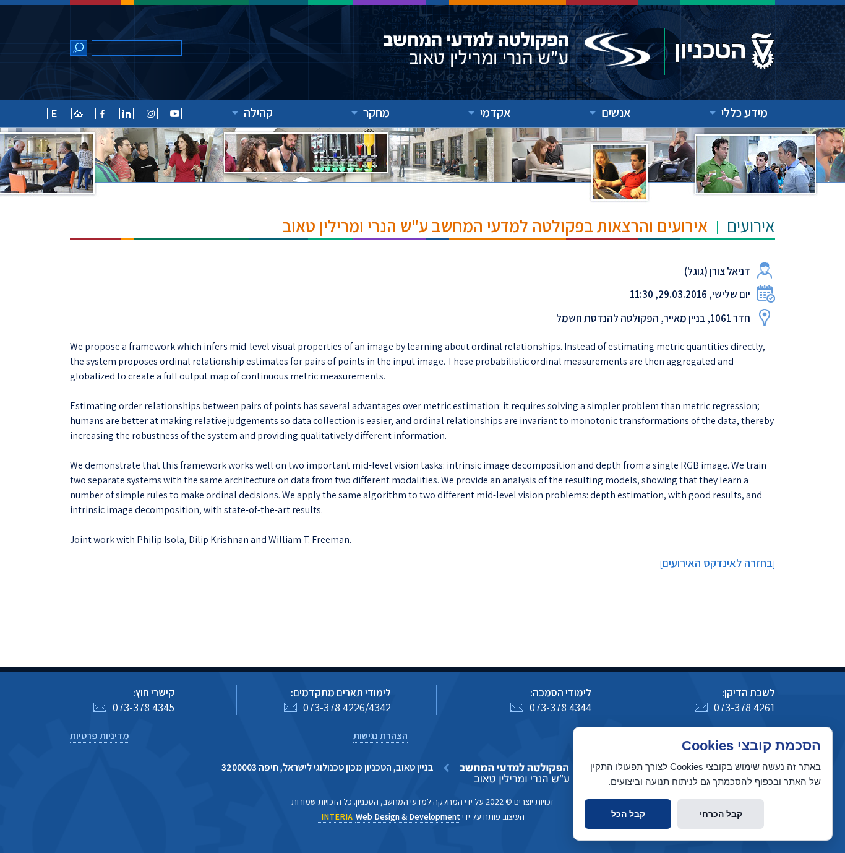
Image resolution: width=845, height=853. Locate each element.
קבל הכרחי (721, 814)
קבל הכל (628, 814)
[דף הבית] (78, 115)
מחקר (376, 113)
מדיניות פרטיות (99, 735)
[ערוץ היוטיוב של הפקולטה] (175, 115)
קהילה (258, 113)
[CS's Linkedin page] (126, 115)
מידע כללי (744, 113)
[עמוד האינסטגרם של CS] (151, 115)
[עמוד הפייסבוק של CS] (102, 115)
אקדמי (495, 113)
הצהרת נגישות (380, 735)
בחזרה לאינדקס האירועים (718, 563)
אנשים (616, 113)
